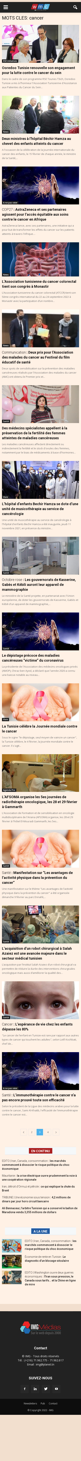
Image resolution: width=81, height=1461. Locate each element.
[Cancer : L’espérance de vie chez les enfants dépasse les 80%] (40, 1000)
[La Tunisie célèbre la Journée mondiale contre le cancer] (40, 702)
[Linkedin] (35, 1389)
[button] (75, 7)
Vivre (5, 497)
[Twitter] (46, 1389)
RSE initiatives (10, 61)
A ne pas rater (10, 202)
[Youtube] (56, 1389)
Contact (53, 1403)
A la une (40, 1231)
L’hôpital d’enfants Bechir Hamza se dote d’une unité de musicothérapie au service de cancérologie (40, 509)
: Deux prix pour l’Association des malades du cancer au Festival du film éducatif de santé (37, 357)
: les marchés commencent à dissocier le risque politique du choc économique (35, 1164)
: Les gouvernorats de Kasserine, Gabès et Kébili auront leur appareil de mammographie (39, 585)
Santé (6, 421)
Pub (43, 1403)
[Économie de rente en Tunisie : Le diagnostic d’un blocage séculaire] (12, 1261)
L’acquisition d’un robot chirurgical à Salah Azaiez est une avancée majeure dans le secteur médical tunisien (37, 953)
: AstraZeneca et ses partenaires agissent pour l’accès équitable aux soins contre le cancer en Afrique (35, 214)
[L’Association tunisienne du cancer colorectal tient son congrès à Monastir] (40, 259)
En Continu (40, 1151)
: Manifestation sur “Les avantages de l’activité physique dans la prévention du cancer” (37, 878)
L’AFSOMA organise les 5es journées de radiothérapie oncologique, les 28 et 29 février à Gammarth (39, 802)
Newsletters (30, 1403)
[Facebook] (25, 1389)
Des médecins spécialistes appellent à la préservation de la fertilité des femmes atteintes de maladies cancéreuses (34, 433)
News (6, 131)
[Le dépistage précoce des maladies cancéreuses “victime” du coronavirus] (40, 631)
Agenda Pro (9, 790)
